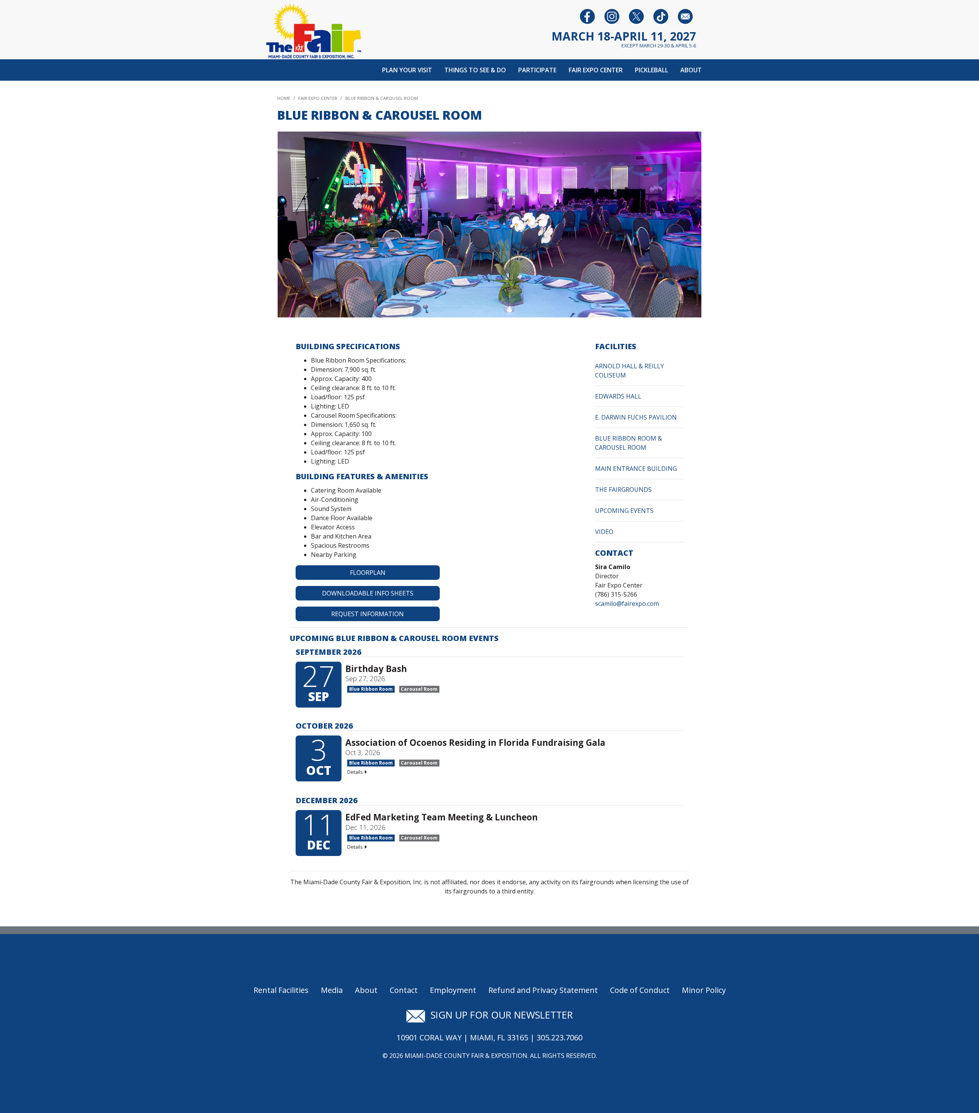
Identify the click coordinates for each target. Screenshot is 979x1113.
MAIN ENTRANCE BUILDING (636, 468)
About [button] (691, 70)
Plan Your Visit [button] (407, 70)
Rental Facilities (281, 990)
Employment (453, 990)
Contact (404, 990)
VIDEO (604, 531)
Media (332, 990)
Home (283, 98)
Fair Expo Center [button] (596, 70)
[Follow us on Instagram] (612, 16)
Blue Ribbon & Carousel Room (381, 98)
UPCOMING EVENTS (624, 510)
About (366, 990)
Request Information (367, 614)
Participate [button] (537, 70)
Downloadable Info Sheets (367, 593)
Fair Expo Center (317, 98)
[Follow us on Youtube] (660, 16)
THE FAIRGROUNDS (623, 489)
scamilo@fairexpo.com (627, 603)
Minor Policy (704, 990)
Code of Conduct (640, 990)
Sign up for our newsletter (499, 1014)
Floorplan (367, 572)
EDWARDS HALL (618, 396)
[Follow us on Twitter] (636, 16)
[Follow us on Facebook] (587, 16)
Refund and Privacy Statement (543, 990)
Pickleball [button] (651, 70)
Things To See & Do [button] (475, 70)
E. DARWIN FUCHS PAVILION (636, 417)
